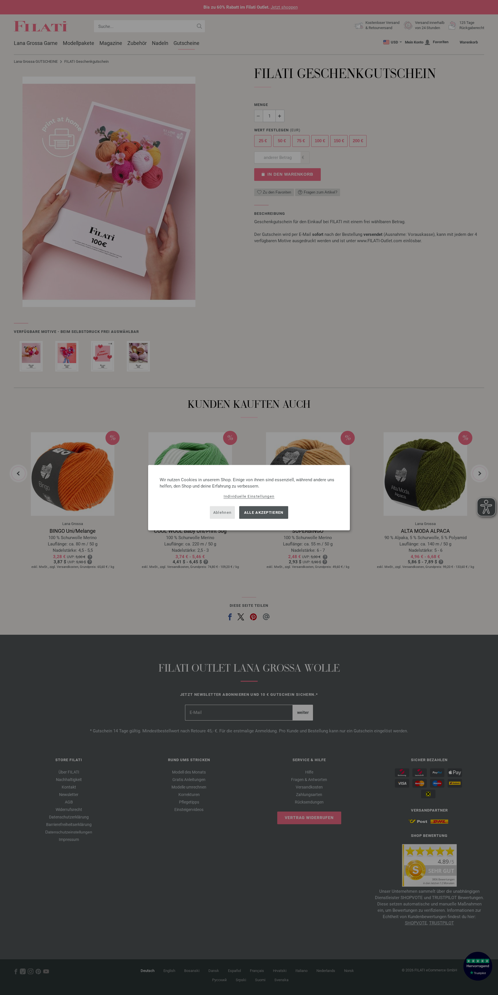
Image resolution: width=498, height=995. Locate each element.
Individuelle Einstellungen (249, 496)
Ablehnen (222, 512)
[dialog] (249, 497)
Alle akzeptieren (264, 512)
